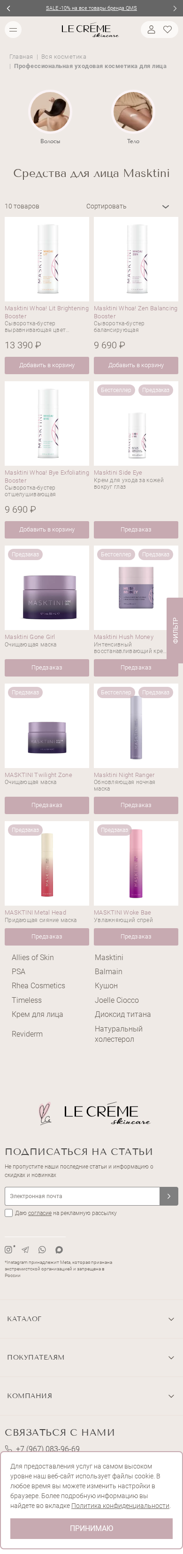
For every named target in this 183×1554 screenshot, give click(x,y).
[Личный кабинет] (150, 29)
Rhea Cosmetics (38, 985)
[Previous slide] (8, 8)
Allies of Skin (33, 957)
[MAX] (59, 1250)
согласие (40, 1213)
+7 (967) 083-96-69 (48, 1449)
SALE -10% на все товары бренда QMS (91, 8)
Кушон (106, 985)
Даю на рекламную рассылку (66, 1213)
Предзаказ (136, 529)
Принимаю (91, 1528)
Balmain (108, 971)
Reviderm (27, 1034)
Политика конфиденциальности (120, 1505)
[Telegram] (25, 1250)
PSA (18, 971)
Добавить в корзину (47, 365)
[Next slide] (175, 8)
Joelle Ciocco (117, 1000)
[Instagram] (8, 1250)
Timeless (27, 1000)
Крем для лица (37, 1014)
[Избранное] (169, 29)
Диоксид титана (123, 1014)
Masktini (109, 957)
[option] (50, 118)
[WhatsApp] (42, 1250)
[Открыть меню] (13, 29)
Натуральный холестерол (119, 1034)
